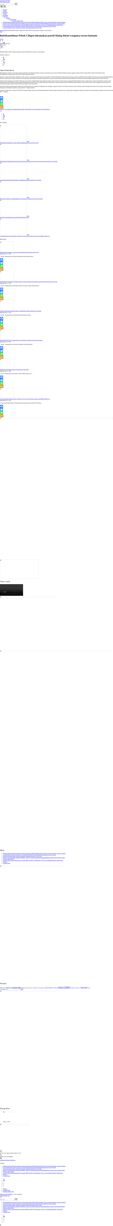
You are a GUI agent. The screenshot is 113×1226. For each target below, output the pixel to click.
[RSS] (3, 1186)
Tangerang (77, 987)
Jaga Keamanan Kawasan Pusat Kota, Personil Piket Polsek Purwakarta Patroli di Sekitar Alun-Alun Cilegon (29, 855)
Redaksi (5, 862)
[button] (16, 4)
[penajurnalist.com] (5, 2)
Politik (56, 987)
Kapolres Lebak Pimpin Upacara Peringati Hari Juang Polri (14, 217)
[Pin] (4, 63)
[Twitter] (4, 59)
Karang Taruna (29, 987)
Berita (17, 987)
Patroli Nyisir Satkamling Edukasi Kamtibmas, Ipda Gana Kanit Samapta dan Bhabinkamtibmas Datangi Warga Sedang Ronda (34, 857)
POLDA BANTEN (49, 987)
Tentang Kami (6, 863)
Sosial (73, 987)
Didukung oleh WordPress (6, 1194)
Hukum (23, 987)
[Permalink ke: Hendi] (1, 41)
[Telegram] (3, 61)
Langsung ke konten (5, 0)
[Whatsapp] (1, 104)
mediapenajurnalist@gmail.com (7, 1160)
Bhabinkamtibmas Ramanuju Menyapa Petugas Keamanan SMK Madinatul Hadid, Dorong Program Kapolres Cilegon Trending (34, 853)
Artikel (9, 987)
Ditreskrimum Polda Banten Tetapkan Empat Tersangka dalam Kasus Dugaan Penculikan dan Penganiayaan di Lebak (28, 161)
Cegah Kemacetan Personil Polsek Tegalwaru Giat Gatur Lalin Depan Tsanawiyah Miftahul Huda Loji (25, 236)
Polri (1, 31)
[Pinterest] (3, 1182)
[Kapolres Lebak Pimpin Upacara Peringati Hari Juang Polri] (13, 216)
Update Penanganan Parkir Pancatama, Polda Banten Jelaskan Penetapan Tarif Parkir (20, 180)
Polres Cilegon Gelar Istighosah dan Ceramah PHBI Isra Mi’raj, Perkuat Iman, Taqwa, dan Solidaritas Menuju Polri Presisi (33, 860)
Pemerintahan (41, 987)
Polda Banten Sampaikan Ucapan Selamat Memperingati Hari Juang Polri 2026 (19, 142)
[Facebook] (3, 57)
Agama (2, 987)
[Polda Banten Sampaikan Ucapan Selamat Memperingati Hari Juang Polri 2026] (13, 141)
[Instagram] (3, 1183)
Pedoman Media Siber (8, 859)
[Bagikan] (1, 47)
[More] (2, 107)
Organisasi (35, 987)
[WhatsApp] (3, 65)
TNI (84, 987)
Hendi (1, 43)
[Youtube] (3, 1185)
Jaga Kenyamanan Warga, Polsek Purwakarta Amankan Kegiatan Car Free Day (22, 856)
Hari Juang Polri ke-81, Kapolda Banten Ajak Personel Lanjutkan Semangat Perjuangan (21, 198)
